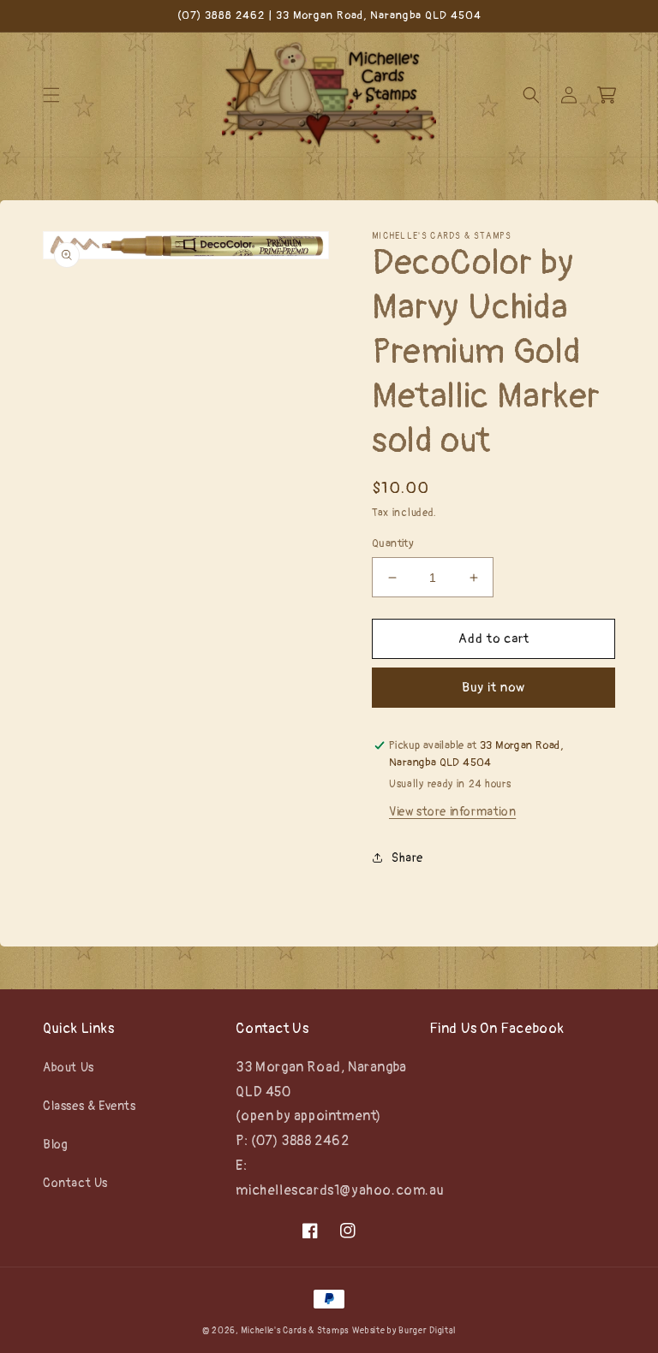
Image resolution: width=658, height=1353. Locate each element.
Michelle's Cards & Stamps (295, 1331)
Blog (55, 1144)
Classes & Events (89, 1106)
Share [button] (407, 858)
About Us (68, 1067)
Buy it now (493, 687)
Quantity (393, 543)
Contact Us (75, 1183)
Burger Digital (427, 1331)
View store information (452, 811)
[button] (51, 95)
